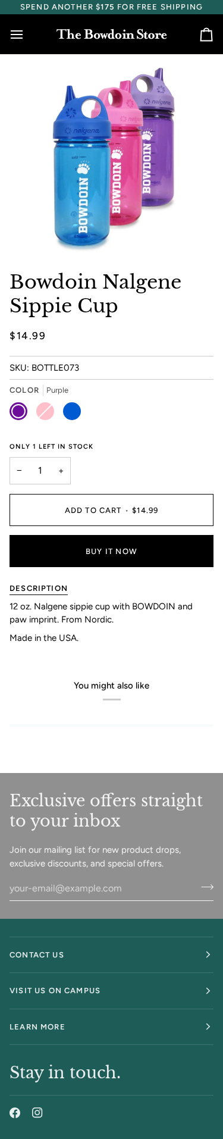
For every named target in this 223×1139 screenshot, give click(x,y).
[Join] (203, 886)
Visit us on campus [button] (55, 990)
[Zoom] (39, 230)
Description (39, 588)
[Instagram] (37, 1112)
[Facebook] (15, 1112)
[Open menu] (27, 34)
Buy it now (111, 551)
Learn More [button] (37, 1026)
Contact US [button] (37, 954)
